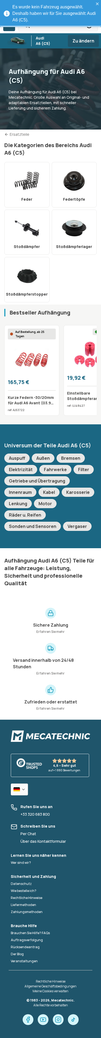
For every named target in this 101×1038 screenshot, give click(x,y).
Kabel (49, 492)
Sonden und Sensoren (32, 526)
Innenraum (20, 492)
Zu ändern (83, 41)
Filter (83, 469)
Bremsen (70, 458)
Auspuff (17, 458)
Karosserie (78, 492)
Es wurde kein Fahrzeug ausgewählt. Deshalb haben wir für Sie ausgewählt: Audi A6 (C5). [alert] (54, 13)
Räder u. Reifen (25, 515)
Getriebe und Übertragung (37, 481)
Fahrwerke (55, 469)
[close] (97, 4)
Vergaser (77, 526)
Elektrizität (21, 469)
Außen (43, 458)
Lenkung (18, 504)
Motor (45, 504)
